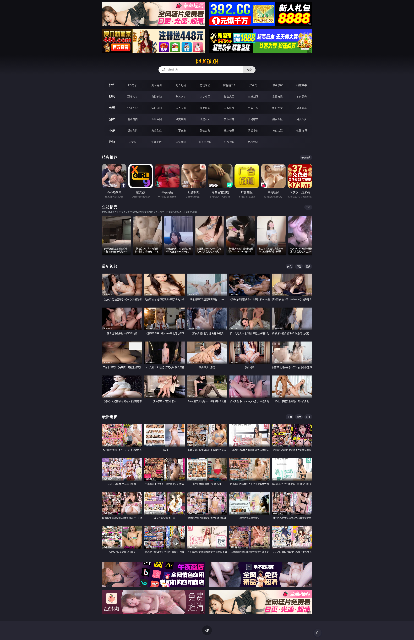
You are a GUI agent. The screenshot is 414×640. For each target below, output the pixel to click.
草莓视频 (181, 142)
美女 (289, 266)
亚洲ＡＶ (132, 96)
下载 (308, 207)
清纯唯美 (253, 119)
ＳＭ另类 (301, 96)
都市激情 (132, 130)
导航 (112, 142)
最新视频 (109, 266)
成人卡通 (181, 108)
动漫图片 (205, 119)
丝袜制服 (253, 96)
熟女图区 (277, 119)
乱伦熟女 (277, 108)
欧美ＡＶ (181, 96)
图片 (112, 119)
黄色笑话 (277, 130)
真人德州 (156, 85)
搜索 (249, 70)
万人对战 (181, 85)
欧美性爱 (205, 108)
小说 (112, 130)
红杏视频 (229, 142)
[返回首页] (317, 633)
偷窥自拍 (132, 119)
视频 (112, 96)
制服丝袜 (229, 108)
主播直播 (277, 96)
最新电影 (109, 416)
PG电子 (132, 85)
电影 (112, 108)
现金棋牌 (277, 85)
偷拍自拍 (156, 108)
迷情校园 (229, 130)
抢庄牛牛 (301, 85)
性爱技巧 (301, 130)
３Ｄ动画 (205, 96)
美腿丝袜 (229, 119)
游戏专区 (205, 85)
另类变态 (301, 108)
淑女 (299, 416)
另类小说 (253, 130)
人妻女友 (181, 130)
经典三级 (253, 108)
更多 (308, 266)
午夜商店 (156, 142)
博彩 (112, 85)
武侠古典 (205, 130)
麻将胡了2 (229, 85)
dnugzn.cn (207, 61)
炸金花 (253, 85)
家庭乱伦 (156, 130)
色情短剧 (253, 142)
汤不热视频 (204, 142)
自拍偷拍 (156, 96)
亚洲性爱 (132, 108)
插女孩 (132, 142)
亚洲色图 (156, 119)
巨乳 (299, 266)
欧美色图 (181, 119)
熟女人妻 (229, 96)
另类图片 (301, 119)
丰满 (289, 416)
